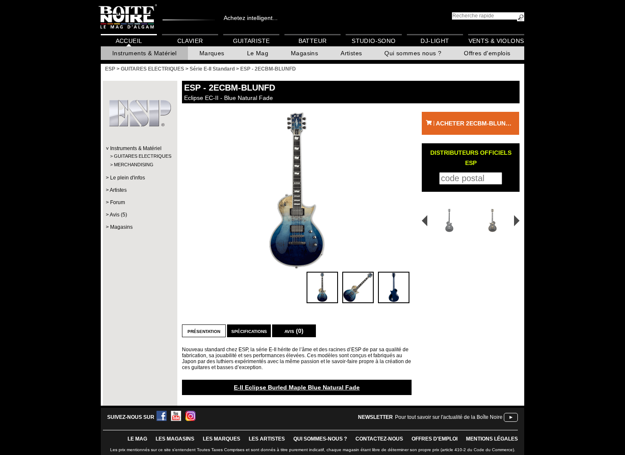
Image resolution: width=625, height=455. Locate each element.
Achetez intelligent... (251, 17)
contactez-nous (379, 439)
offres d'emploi (434, 439)
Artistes (351, 53)
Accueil (129, 40)
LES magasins (175, 439)
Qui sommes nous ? (412, 53)
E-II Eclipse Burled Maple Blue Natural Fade (297, 387)
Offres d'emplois (487, 53)
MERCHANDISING (133, 164)
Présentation (204, 330)
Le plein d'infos (127, 178)
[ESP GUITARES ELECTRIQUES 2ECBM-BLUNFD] (297, 191)
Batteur (312, 40)
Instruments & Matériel (144, 53)
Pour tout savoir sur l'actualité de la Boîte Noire (449, 417)
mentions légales (492, 439)
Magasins (304, 53)
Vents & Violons (496, 40)
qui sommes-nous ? (320, 439)
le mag (137, 439)
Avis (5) (118, 215)
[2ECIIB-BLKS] (446, 220)
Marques (211, 53)
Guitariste (251, 40)
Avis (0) (294, 330)
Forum (117, 202)
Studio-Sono (373, 40)
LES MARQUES (221, 439)
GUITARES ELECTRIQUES (139, 156)
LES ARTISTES (267, 439)
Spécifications (249, 330)
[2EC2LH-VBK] (494, 220)
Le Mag (257, 53)
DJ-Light (434, 40)
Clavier (190, 40)
